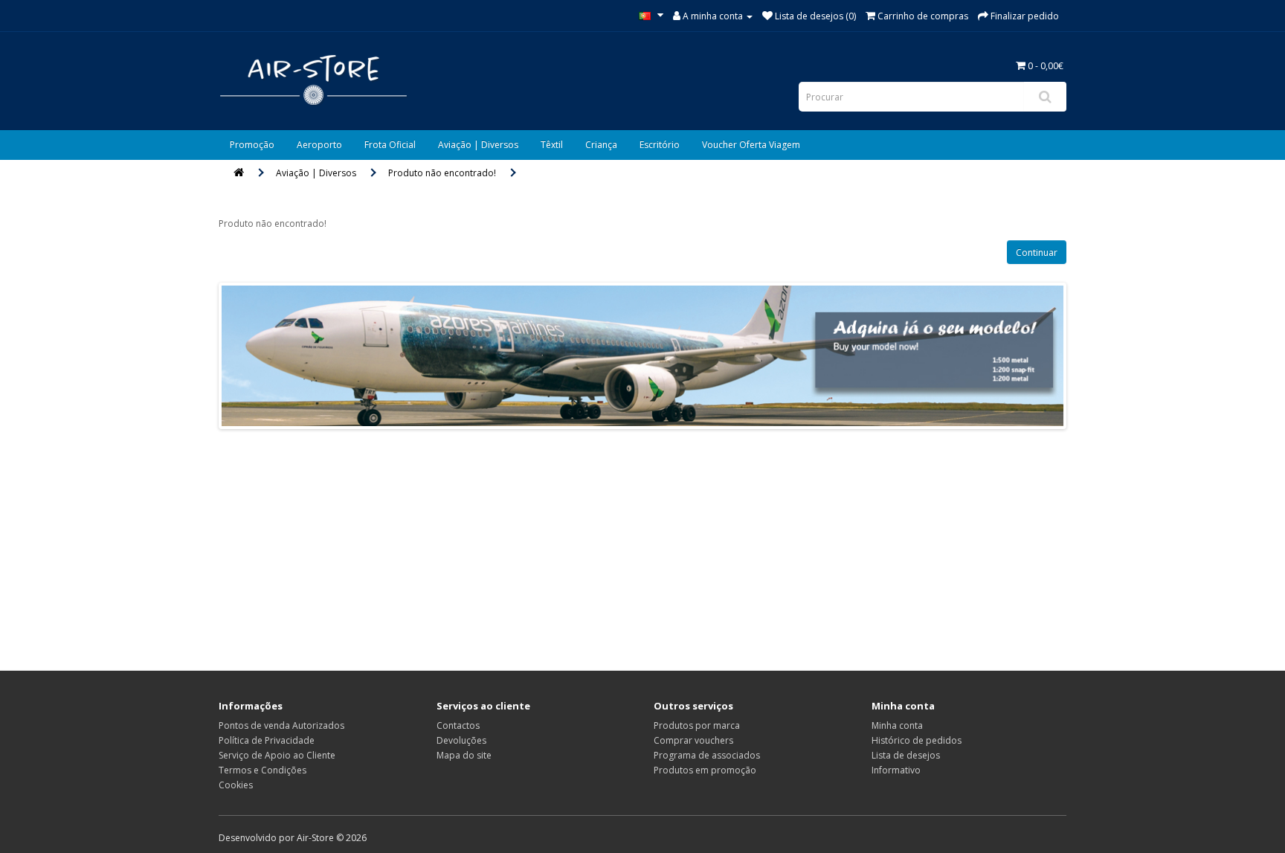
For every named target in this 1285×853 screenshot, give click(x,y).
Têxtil (552, 144)
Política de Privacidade (267, 740)
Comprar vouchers (693, 740)
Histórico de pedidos (917, 740)
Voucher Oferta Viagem (751, 144)
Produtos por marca (697, 725)
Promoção (252, 144)
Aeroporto (319, 144)
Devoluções (461, 740)
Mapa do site (464, 755)
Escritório (660, 144)
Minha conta (897, 725)
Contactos (458, 725)
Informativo (896, 770)
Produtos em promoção (705, 770)
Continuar (1036, 252)
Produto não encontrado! (442, 173)
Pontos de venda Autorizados (281, 725)
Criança (601, 144)
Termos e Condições (262, 770)
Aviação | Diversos (478, 144)
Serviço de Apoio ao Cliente (277, 755)
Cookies (236, 785)
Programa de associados (707, 755)
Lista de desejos (906, 755)
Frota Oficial (390, 144)
